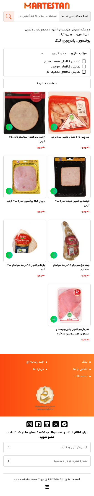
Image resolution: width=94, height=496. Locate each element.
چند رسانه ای (35, 362)
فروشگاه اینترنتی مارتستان (75, 30)
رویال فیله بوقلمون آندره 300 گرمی (26, 201)
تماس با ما (80, 369)
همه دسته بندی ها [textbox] (76, 16)
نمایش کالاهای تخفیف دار (63, 72)
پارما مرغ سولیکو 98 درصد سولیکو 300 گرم (71, 267)
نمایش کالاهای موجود (66, 67)
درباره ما (39, 369)
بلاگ (85, 362)
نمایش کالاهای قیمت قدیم (62, 61)
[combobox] (75, 16)
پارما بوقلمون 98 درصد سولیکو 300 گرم (26, 267)
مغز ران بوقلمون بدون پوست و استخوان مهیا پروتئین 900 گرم (72, 331)
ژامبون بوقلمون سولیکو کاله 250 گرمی (27, 139)
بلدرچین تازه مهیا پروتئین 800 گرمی (70, 137)
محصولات (81, 376)
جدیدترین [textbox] (59, 53)
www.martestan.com (24, 479)
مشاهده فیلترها (47, 83)
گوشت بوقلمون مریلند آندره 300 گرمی (72, 203)
